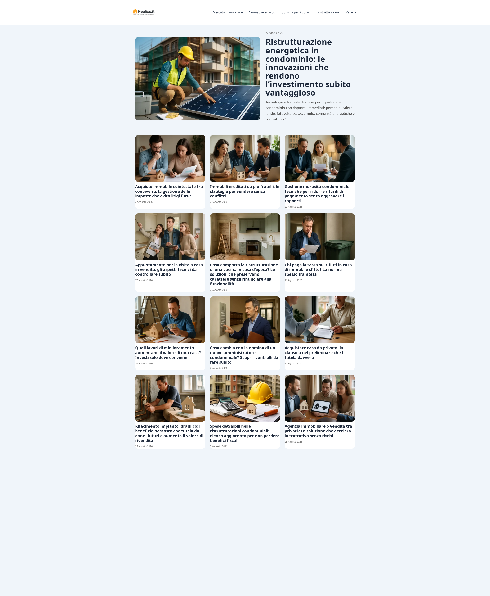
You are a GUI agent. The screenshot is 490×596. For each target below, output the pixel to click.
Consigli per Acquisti (296, 12)
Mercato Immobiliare (228, 12)
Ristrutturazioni (329, 12)
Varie (349, 12)
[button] (355, 12)
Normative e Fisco (262, 12)
